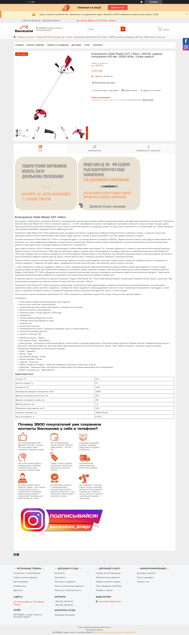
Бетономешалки (21, 582)
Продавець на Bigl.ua (94, 630)
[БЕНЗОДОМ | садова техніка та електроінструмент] (24, 29)
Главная (19, 45)
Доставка (76, 45)
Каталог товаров (35, 45)
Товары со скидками (57, 45)
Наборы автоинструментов (108, 573)
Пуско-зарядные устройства (108, 586)
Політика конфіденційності (126, 632)
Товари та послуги (25, 37)
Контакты (98, 45)
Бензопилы (60, 573)
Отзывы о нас (143, 582)
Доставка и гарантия (146, 573)
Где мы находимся (145, 577)
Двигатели (18, 590)
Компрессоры (20, 586)
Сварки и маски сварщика (25, 577)
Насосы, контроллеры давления (69, 586)
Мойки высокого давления (108, 577)
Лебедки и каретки (104, 590)
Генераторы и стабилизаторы (27, 573)
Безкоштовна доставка (105, 83)
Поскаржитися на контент (104, 632)
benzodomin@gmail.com (110, 601)
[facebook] (15, 555)
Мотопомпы (60, 577)
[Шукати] (123, 29)
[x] (18, 555)
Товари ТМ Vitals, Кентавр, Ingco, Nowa (54, 37)
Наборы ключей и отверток (108, 582)
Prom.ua (108, 627)
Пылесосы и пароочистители (68, 590)
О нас (87, 45)
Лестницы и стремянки (65, 582)
